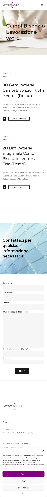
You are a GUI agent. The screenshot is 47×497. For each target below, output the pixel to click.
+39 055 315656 (21, 443)
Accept (23, 474)
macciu (8, 73)
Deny (23, 481)
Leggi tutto (19, 119)
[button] (43, 450)
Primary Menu (42, 5)
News (22, 493)
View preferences (23, 488)
